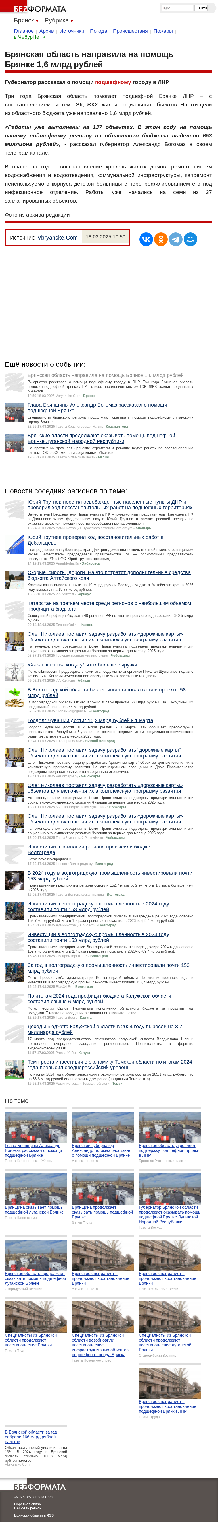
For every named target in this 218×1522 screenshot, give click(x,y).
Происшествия (130, 31)
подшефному (113, 82)
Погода (98, 31)
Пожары (163, 31)
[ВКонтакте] (146, 239)
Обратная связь (27, 1504)
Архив (46, 31)
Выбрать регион (27, 1508)
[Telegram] (176, 239)
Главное (24, 31)
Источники (72, 31)
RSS (50, 1515)
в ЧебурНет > (30, 37)
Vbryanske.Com (57, 237)
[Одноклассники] (161, 239)
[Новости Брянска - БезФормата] (34, 7)
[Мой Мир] (190, 239)
